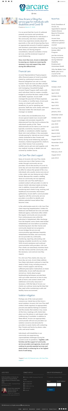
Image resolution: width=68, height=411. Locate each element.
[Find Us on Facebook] (5, 1)
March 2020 (55, 133)
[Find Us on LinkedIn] (11, 1)
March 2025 (55, 90)
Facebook (27, 388)
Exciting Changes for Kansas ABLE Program (58, 50)
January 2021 (56, 112)
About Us (25, 409)
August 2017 (56, 136)
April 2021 (55, 105)
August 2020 (56, 121)
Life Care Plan (43, 358)
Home (19, 409)
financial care (34, 358)
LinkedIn (27, 390)
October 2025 (56, 87)
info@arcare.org (29, 386)
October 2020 (56, 118)
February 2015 (56, 152)
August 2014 (56, 155)
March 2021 (55, 108)
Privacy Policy (53, 409)
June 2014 (55, 158)
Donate (38, 409)
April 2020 (55, 130)
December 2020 (57, 115)
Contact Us (45, 409)
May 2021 (55, 102)
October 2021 (56, 96)
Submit (51, 389)
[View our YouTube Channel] (8, 1)
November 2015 (57, 142)
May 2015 (55, 146)
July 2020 (54, 124)
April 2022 (55, 93)
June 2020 (55, 127)
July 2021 (54, 99)
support (21, 360)
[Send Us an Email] (3, 1)
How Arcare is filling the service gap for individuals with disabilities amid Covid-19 (34, 21)
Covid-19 (27, 358)
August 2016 (56, 139)
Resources (32, 409)
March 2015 (55, 149)
